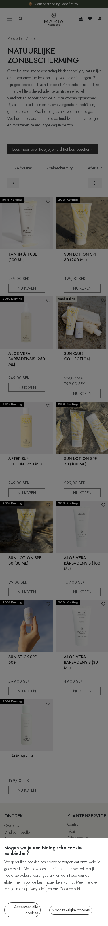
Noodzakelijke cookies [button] (71, 910)
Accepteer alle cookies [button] (26, 910)
